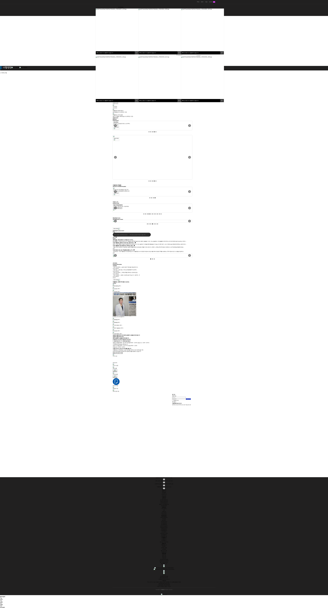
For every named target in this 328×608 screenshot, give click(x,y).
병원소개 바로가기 (118, 353)
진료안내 (164, 498)
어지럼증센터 (164, 523)
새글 (206, 1)
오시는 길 (164, 495)
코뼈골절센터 (179, 55)
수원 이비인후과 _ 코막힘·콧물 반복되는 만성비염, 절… (125, 272)
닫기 (137, 52)
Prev (115, 125)
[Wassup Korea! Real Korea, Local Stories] (164, 569)
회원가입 (174, 396)
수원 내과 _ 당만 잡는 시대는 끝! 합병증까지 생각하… (125, 269)
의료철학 (164, 492)
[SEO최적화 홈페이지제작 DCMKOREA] (164, 568)
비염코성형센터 (164, 517)
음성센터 (164, 520)
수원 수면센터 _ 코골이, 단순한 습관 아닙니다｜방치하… (126, 275)
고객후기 (164, 546)
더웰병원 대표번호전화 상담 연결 (126, 340)
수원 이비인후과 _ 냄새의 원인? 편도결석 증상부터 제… (126, 267)
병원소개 (164, 491)
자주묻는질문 (164, 547)
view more (116, 127)
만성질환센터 (164, 524)
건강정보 (198, 55)
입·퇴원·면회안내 (164, 500)
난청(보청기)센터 (164, 533)
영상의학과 (164, 513)
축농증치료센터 (164, 527)
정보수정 (164, 556)
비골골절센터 (164, 530)
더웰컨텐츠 (164, 552)
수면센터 (164, 518)
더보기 (114, 277)
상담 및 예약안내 (164, 501)
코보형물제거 (164, 534)
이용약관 (164, 558)
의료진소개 (164, 494)
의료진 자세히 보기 (117, 209)
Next (189, 125)
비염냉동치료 (164, 536)
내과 (164, 510)
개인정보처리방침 (164, 559)
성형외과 (164, 511)
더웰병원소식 (164, 544)
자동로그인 (176, 400)
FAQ (198, 1)
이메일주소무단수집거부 (164, 579)
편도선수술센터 (164, 526)
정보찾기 (174, 401)
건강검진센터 (164, 521)
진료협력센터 (164, 505)
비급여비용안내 (164, 502)
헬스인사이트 (164, 550)
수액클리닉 (164, 539)
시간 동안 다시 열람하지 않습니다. (105, 52)
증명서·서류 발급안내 (164, 504)
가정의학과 (164, 514)
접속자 (212, 1)
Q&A (202, 1)
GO (164, 479)
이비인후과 (164, 508)
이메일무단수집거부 (164, 560)
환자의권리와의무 (164, 562)
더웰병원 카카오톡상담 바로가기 (117, 340)
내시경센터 (164, 531)
